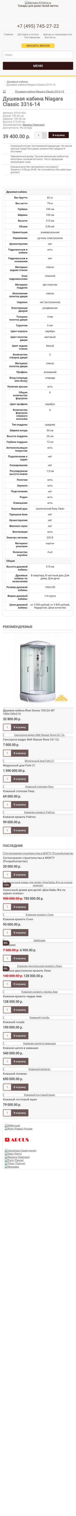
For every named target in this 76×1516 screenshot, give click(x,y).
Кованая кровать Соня (18, 919)
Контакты (50, 37)
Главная (8, 34)
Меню (38, 66)
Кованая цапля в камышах (20, 1048)
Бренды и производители (57, 34)
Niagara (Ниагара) (34, 124)
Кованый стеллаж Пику (18, 791)
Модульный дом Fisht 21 (19, 765)
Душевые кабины (17, 81)
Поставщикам (32, 37)
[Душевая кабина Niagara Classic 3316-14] (38, 91)
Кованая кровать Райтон (19, 817)
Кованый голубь (14, 1022)
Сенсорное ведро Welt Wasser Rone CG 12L (31, 739)
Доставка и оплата (28, 34)
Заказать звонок (38, 45)
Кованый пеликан (15, 1073)
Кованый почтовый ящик (20, 1099)
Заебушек (9, 945)
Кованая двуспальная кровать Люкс (27, 970)
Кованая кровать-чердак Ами (22, 996)
